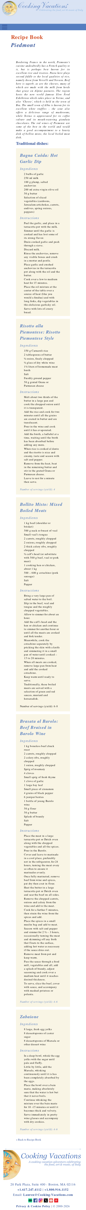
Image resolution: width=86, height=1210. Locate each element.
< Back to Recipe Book (28, 1139)
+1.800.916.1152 (56, 1189)
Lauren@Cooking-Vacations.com (48, 1194)
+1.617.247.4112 (29, 1189)
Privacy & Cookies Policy (33, 1206)
